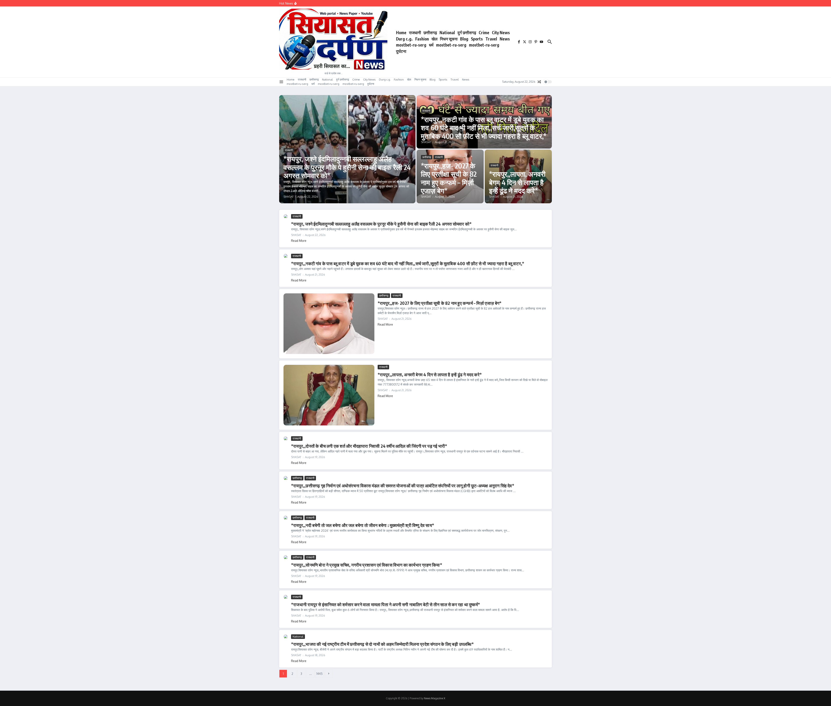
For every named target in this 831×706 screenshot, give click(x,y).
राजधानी (415, 32)
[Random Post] (539, 82)
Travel (491, 38)
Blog (464, 38)
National (447, 32)
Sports (477, 38)
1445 (319, 673)
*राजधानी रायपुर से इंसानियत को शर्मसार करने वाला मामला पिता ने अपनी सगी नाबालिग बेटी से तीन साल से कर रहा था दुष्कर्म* (385, 604)
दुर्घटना (401, 51)
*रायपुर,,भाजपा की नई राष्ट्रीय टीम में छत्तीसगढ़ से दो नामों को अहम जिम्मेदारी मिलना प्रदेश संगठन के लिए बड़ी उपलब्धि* (382, 644)
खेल (434, 38)
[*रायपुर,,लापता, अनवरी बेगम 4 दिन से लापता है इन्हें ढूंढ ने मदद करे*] (328, 395)
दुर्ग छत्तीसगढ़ (466, 32)
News (505, 38)
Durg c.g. (404, 38)
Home (401, 32)
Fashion (422, 38)
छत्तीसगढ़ (430, 32)
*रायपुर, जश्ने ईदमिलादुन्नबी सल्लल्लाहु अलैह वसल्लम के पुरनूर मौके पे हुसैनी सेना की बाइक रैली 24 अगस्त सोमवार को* (347, 167)
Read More (298, 240)
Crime (484, 32)
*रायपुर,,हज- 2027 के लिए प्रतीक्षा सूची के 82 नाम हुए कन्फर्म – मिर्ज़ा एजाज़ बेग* (449, 178)
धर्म (431, 44)
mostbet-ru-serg (411, 44)
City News (501, 32)
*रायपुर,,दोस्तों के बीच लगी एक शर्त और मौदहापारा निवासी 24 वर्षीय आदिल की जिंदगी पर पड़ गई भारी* (369, 446)
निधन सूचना (448, 38)
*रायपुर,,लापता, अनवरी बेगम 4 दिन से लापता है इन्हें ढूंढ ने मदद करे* (517, 182)
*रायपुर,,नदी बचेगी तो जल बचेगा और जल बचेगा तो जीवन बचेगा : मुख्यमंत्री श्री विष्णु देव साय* (362, 525)
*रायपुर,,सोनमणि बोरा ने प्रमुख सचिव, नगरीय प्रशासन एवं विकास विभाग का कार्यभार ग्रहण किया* (366, 564)
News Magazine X (434, 698)
